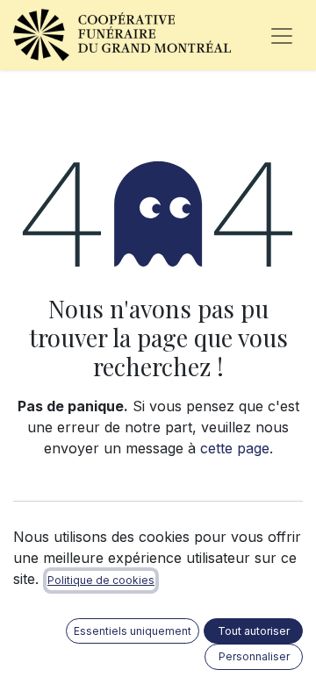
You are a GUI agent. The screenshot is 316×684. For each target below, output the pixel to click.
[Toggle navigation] (282, 35)
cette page (234, 448)
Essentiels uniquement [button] (132, 631)
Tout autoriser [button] (254, 631)
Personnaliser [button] (254, 656)
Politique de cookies (100, 580)
